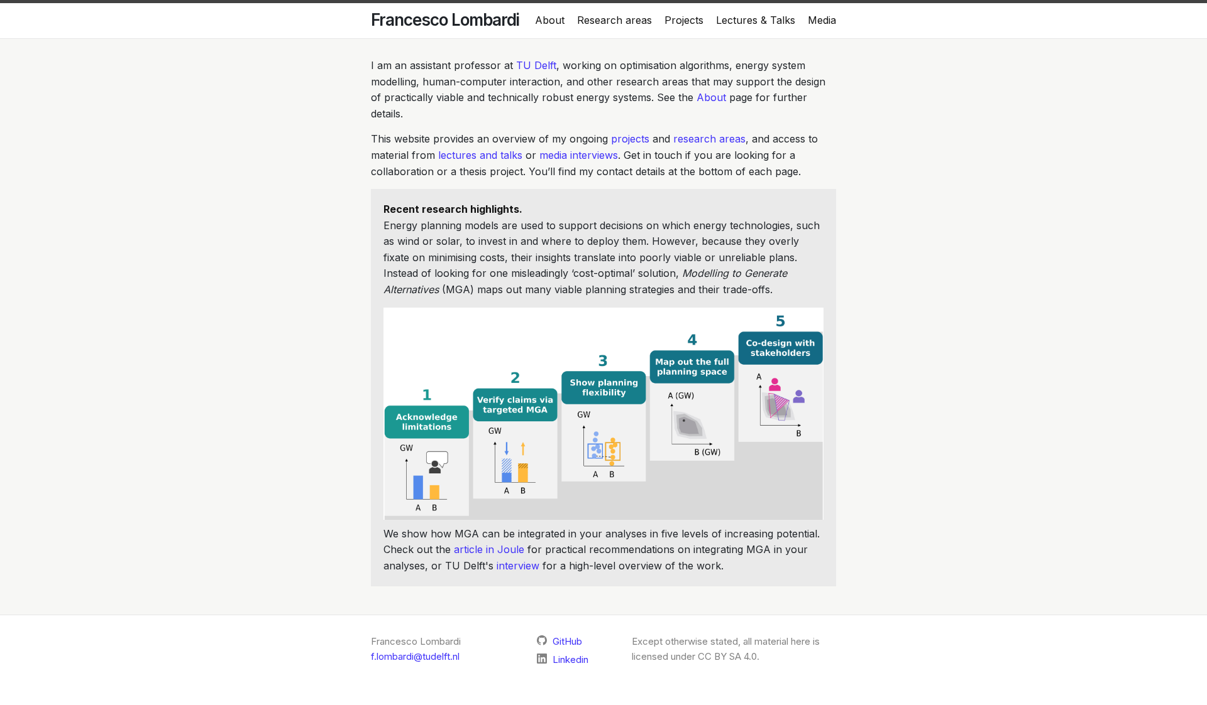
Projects (683, 20)
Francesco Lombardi (445, 20)
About (550, 20)
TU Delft (536, 65)
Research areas (614, 20)
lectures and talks (480, 155)
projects (630, 138)
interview (518, 565)
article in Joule (489, 549)
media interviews (578, 155)
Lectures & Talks (755, 20)
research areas (709, 138)
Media (822, 20)
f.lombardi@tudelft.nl (415, 656)
